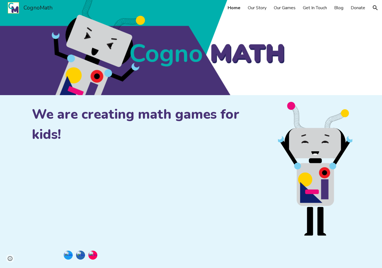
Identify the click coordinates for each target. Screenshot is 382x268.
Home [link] (234, 8)
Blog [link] (338, 8)
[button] (375, 8)
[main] (150, 124)
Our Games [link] (285, 8)
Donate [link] (358, 8)
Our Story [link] (257, 8)
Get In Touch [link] (315, 8)
